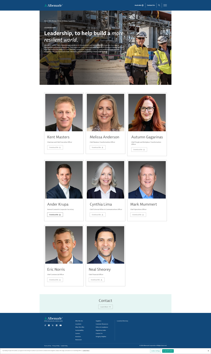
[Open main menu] (165, 5)
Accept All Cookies (168, 351)
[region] (105, 351)
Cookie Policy (86, 350)
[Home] (53, 5)
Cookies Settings (155, 351)
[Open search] (159, 5)
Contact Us (151, 5)
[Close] (208, 351)
